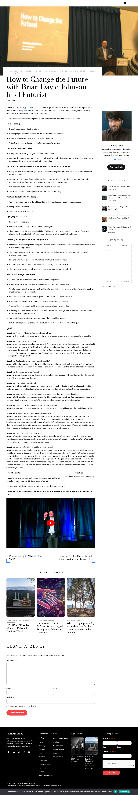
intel (9, 73)
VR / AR (41, 738)
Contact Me (116, 167)
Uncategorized (124, 281)
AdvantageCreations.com (52, 786)
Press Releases (108, 271)
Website (10, 697)
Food (124, 251)
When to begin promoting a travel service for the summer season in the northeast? (81, 628)
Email (55, 688)
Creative (108, 251)
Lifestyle (9, 620)
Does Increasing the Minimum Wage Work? (26, 558)
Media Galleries (58, 750)
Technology (37, 71)
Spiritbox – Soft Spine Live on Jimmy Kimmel (118, 208)
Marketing (78, 620)
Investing (108, 256)
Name (9, 688)
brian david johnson (56, 71)
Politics (124, 266)
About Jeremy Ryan (46, 775)
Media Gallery (58, 746)
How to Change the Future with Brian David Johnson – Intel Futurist (49, 87)
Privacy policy (124, 792)
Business (25, 71)
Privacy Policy (58, 757)
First (104, 747)
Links (55, 753)
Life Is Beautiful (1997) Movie (119, 187)
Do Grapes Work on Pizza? (118, 218)
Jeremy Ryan (12, 71)
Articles (108, 245)
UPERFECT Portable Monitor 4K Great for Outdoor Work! (18, 628)
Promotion (124, 271)
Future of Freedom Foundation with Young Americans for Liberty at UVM (76, 558)
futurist (93, 71)
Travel (109, 281)
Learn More (116, 160)
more (28, 746)
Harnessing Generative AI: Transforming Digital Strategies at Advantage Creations (50, 628)
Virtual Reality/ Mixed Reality (109, 286)
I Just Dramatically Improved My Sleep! (119, 228)
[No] (135, 792)
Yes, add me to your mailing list (23, 706)
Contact (56, 742)
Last (119, 747)
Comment (11, 660)
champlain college (78, 71)
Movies (124, 261)
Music (109, 266)
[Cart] (125, 3)
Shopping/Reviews (21, 620)
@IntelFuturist (31, 107)
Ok (116, 792)
